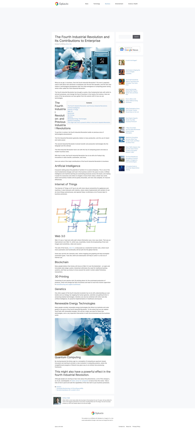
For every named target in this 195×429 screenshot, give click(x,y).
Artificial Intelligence (74, 108)
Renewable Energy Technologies (77, 119)
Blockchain (71, 113)
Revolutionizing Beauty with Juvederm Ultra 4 (68, 390)
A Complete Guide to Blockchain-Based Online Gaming (132, 168)
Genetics (70, 117)
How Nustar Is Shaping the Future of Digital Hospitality (133, 71)
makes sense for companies (79, 381)
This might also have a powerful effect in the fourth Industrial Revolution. (89, 122)
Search (136, 36)
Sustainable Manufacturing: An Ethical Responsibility (70, 388)
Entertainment (119, 3)
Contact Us (122, 426)
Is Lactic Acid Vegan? (131, 60)
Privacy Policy (136, 426)
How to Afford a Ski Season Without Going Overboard (132, 100)
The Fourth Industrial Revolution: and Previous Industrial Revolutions (87, 106)
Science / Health (133, 3)
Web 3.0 (70, 111)
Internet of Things (73, 109)
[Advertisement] (97, 19)
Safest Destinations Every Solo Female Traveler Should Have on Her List (133, 110)
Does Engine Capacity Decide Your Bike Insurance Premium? (131, 119)
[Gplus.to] (62, 3)
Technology (96, 3)
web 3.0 (71, 248)
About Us (128, 426)
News (86, 3)
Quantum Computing (74, 120)
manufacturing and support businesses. (68, 284)
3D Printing (71, 115)
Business (107, 3)
